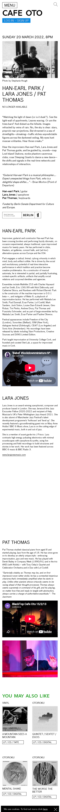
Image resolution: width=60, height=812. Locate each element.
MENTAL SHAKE (11, 789)
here (45, 809)
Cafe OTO (22, 13)
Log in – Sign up (16, 20)
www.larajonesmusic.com (14, 455)
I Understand (55, 809)
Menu (9, 5)
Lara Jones (15, 398)
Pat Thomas (16, 542)
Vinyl (5, 703)
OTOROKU (38, 703)
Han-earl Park (19, 231)
